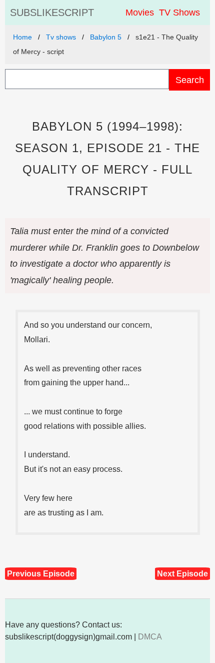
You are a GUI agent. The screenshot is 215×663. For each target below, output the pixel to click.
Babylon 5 (106, 37)
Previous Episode (40, 573)
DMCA (150, 636)
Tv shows (61, 37)
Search (190, 80)
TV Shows (179, 13)
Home (22, 37)
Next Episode (182, 573)
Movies (140, 13)
